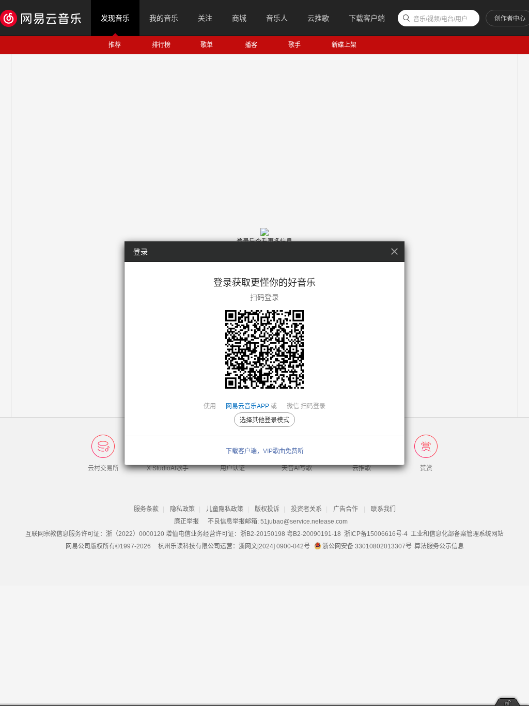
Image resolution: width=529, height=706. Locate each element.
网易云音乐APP (247, 406)
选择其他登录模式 (264, 420)
